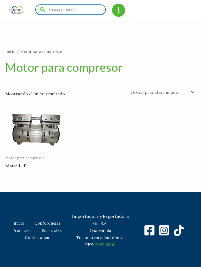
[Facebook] (149, 230)
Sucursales (52, 230)
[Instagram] (164, 230)
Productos (21, 230)
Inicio (10, 51)
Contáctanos (37, 237)
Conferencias (47, 223)
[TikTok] (179, 230)
